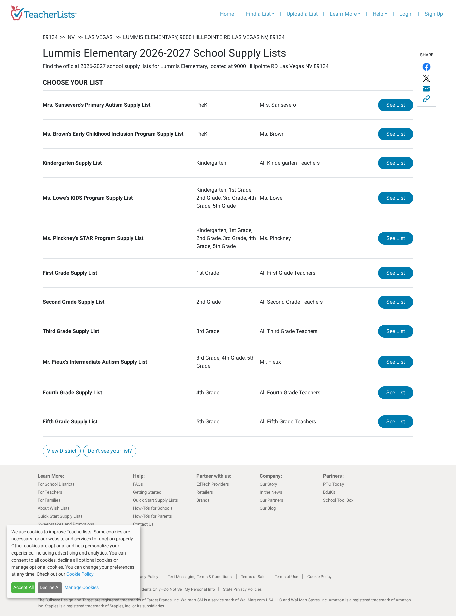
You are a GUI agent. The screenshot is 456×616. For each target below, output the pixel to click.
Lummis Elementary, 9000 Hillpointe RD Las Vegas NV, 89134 (204, 37)
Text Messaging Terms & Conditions (200, 576)
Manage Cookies (81, 587)
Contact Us (143, 524)
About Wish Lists (54, 508)
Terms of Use (286, 576)
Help (378, 14)
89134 (50, 37)
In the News (271, 492)
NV (71, 37)
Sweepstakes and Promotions (66, 524)
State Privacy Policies (242, 589)
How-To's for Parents (152, 516)
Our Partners (271, 500)
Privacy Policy (145, 576)
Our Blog (268, 508)
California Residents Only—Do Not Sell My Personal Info (165, 589)
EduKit (329, 492)
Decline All (50, 587)
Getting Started (147, 492)
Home (227, 14)
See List (399, 104)
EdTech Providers (212, 484)
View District (61, 451)
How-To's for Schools (153, 508)
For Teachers (50, 492)
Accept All (23, 587)
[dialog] (73, 561)
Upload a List (302, 14)
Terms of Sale (253, 576)
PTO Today (333, 484)
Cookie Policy (319, 576)
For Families (49, 500)
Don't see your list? (110, 451)
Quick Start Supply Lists (60, 516)
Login (406, 14)
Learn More (343, 14)
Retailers (204, 492)
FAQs (138, 484)
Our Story (268, 484)
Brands (203, 500)
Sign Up (434, 14)
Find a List (258, 14)
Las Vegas (99, 37)
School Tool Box (338, 500)
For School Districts (56, 484)
